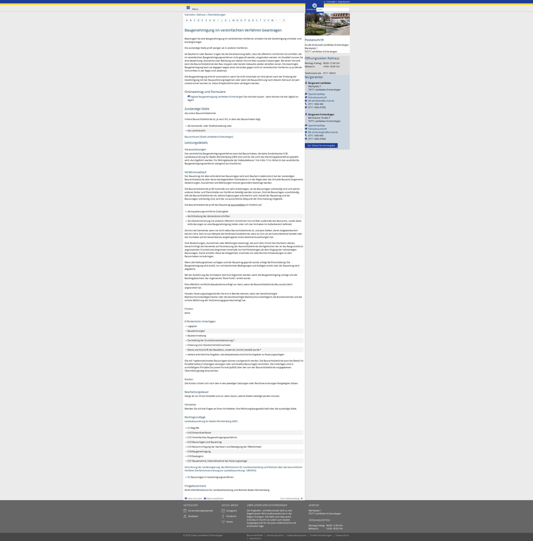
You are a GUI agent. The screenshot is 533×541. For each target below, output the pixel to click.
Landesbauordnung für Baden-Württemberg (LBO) (211, 421)
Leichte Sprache (275, 535)
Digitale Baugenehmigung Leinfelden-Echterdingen (216, 96)
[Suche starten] (348, 9)
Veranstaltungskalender (200, 510)
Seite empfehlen (215, 498)
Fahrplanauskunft (317, 97)
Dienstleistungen (217, 14)
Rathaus (201, 14)
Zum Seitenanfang (289, 498)
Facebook (231, 516)
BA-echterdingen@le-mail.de (323, 132)
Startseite (190, 14)
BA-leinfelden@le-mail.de (321, 100)
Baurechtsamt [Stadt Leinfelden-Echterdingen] (209, 136)
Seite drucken (195, 498)
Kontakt (331, 1)
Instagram (231, 510)
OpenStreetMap (316, 94)
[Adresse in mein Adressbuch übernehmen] (306, 82)
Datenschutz (342, 535)
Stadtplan (193, 516)
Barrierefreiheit (255, 535)
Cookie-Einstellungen (321, 535)
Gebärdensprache (296, 535)
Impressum (344, 1)
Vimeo (229, 521)
